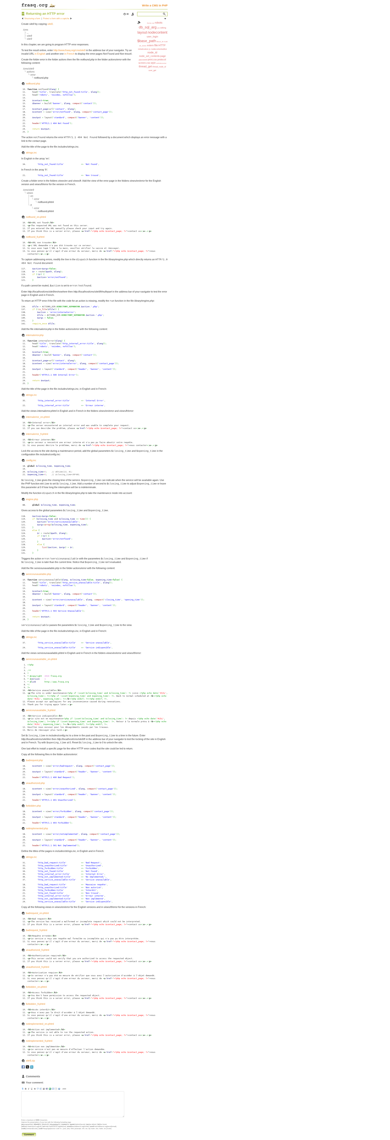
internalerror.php (35, 335)
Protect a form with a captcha (56, 18)
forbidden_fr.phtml (35, 1004)
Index (139, 22)
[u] (31, 1089)
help (59, 1089)
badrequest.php (34, 760)
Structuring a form (32, 18)
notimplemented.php (37, 828)
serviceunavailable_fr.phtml (40, 710)
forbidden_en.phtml (36, 987)
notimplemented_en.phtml (40, 1024)
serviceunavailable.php (38, 574)
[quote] (38, 1089)
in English (40, 53)
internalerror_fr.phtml (37, 434)
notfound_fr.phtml (35, 237)
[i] (28, 1089)
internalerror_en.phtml (38, 417)
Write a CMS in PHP (155, 5)
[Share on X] (27, 1067)
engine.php (32, 499)
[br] (44, 1089)
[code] (47, 1089)
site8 (50, 24)
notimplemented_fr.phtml (39, 1041)
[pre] (41, 1089)
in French (69, 53)
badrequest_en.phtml (37, 913)
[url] (50, 1089)
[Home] (38, 5)
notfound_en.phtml (36, 217)
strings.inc (31, 152)
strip (56, 1089)
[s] (35, 1089)
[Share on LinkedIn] (32, 1067)
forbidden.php (33, 805)
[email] (53, 1089)
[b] (25, 1089)
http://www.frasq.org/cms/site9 (69, 50)
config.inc (31, 460)
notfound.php (33, 83)
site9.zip (30, 1060)
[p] (22, 1089)
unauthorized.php (35, 783)
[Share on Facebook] (23, 1067)
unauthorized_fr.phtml (37, 950)
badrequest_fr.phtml (36, 930)
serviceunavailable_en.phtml (41, 659)
